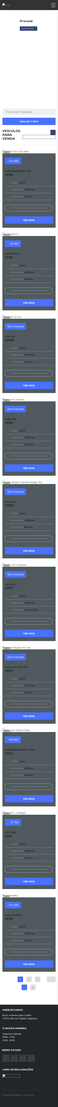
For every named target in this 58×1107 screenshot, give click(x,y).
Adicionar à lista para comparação (30, 208)
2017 (12, 586)
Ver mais (29, 220)
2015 (12, 255)
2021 (16, 669)
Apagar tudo (27, 29)
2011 (10, 834)
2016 (18, 173)
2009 (10, 338)
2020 (10, 503)
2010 (10, 421)
